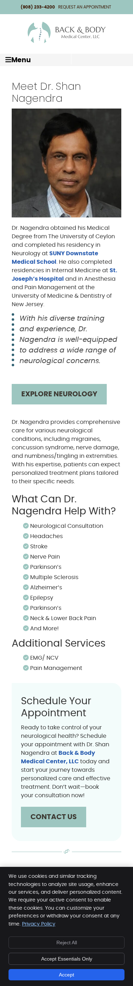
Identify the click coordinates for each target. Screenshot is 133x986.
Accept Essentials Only (66, 959)
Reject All (66, 942)
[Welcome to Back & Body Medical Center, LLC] (67, 42)
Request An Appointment (84, 7)
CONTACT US (54, 817)
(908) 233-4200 (38, 7)
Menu (21, 60)
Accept (66, 975)
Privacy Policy (38, 924)
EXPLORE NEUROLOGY (59, 394)
